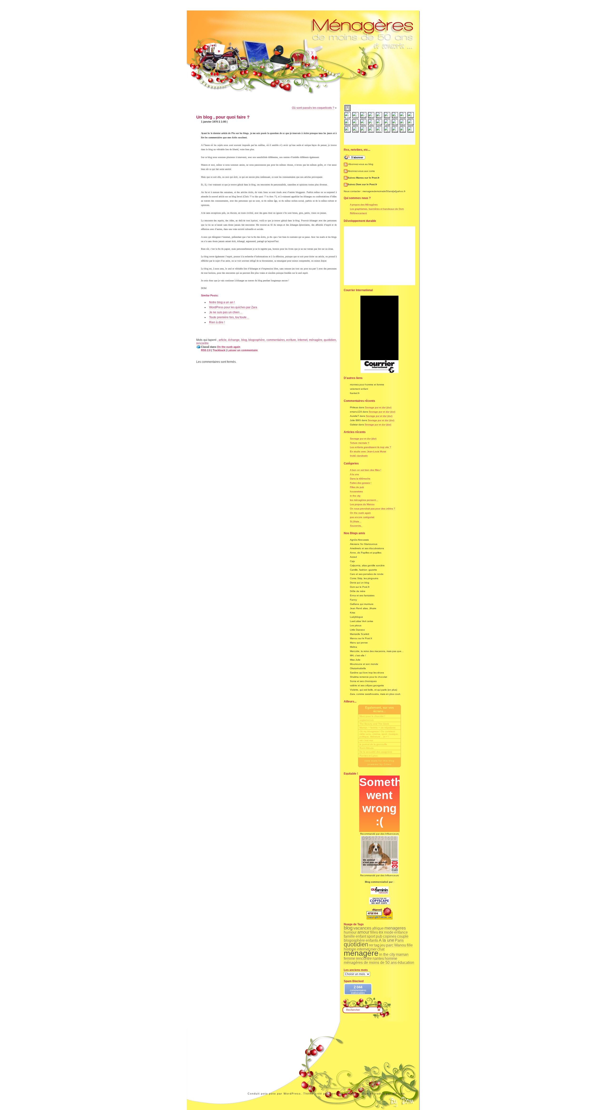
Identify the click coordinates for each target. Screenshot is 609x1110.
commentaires (275, 340)
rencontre (202, 343)
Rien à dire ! (217, 322)
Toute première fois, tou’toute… (229, 317)
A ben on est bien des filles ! (365, 470)
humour (350, 932)
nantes (378, 958)
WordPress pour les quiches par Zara (233, 307)
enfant (361, 936)
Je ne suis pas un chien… (225, 312)
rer (371, 945)
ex (381, 932)
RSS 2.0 (206, 350)
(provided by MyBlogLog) (379, 142)
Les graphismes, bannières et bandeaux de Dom (377, 209)
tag (376, 945)
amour (363, 932)
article (222, 340)
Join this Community (379, 138)
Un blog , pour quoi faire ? (223, 117)
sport (371, 936)
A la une (354, 474)
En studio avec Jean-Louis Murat (368, 451)
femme (349, 958)
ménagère (315, 340)
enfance (401, 932)
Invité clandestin (359, 455)
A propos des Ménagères (364, 204)
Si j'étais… (355, 521)
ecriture (291, 340)
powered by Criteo (380, 764)
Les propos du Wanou (362, 504)
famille (349, 936)
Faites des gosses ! (360, 483)
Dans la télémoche (360, 478)
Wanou (400, 945)
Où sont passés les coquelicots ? (313, 108)
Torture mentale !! (359, 443)
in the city (355, 495)
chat (380, 949)
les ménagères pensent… (364, 500)
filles (374, 932)
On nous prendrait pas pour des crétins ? (372, 508)
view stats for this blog (379, 760)
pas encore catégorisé (362, 517)
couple (402, 936)
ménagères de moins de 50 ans (370, 963)
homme (391, 958)
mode (388, 932)
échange (234, 340)
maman (402, 954)
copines (389, 936)
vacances (362, 928)
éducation (406, 963)
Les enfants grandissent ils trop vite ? (370, 447)
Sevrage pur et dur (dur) (378, 407)
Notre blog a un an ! (222, 302)
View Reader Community (379, 135)
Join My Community (363, 109)
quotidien (330, 340)
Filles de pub (357, 487)
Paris (399, 940)
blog (244, 340)
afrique (378, 928)
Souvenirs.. (356, 525)
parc (389, 945)
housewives (356, 491)
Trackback (219, 350)
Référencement (358, 213)
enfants (372, 940)
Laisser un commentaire (242, 350)
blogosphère (256, 340)
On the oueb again (228, 346)
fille (410, 945)
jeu (382, 945)
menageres (395, 928)
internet (302, 340)
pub (379, 936)
